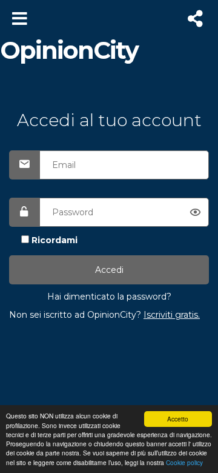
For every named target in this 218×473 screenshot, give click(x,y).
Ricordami (54, 240)
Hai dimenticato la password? (109, 296)
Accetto (177, 418)
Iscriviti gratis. (172, 314)
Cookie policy (184, 462)
